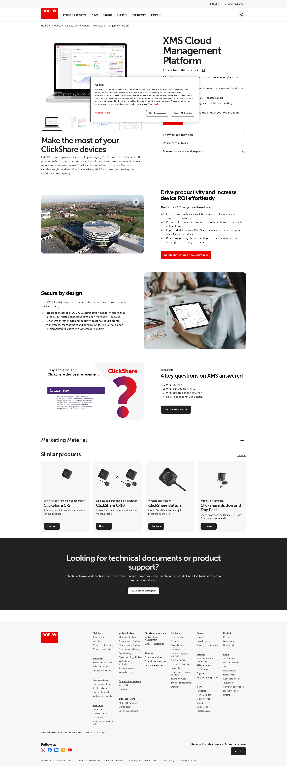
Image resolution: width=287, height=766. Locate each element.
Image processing (127, 699)
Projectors (98, 659)
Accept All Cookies (183, 113)
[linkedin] (56, 750)
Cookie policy (154, 104)
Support (121, 14)
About (226, 655)
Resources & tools (175, 143)
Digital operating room (155, 633)
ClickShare (98, 633)
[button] (147, 123)
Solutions (175, 633)
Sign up (238, 751)
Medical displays (126, 633)
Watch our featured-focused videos (186, 255)
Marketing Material (64, 440)
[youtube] (70, 750)
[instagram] (43, 750)
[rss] (63, 750)
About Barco (139, 14)
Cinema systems (100, 680)
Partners (156, 14)
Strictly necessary (157, 113)
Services (149, 653)
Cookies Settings (103, 113)
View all (241, 455)
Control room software (130, 681)
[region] (144, 99)
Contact (107, 14)
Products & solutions (74, 14)
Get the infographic (176, 409)
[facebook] (50, 750)
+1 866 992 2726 (95, 732)
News (95, 14)
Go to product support (143, 590)
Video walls (98, 705)
